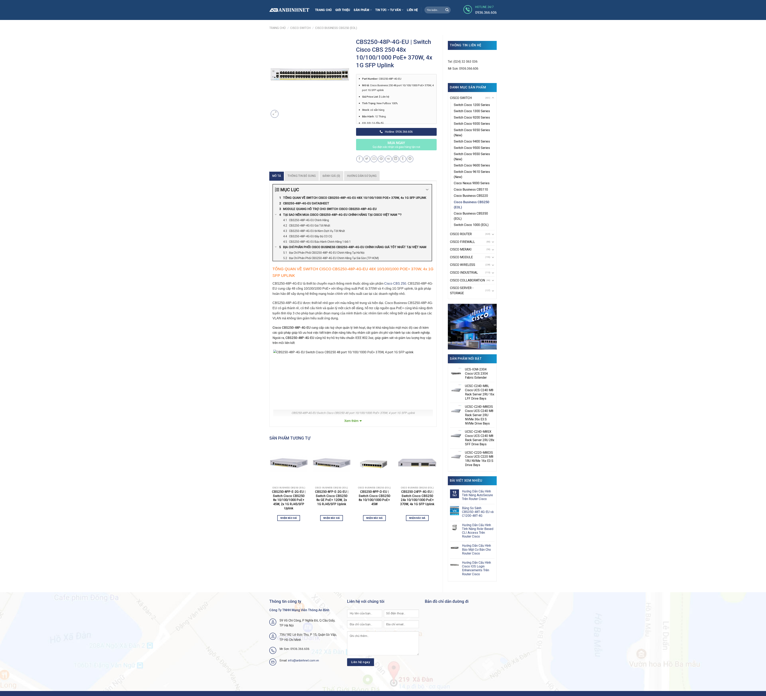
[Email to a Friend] (374, 159)
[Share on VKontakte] (388, 159)
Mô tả (276, 175)
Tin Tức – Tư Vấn (388, 10)
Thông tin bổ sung (302, 175)
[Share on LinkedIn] (395, 159)
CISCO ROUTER (461, 234)
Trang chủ (323, 10)
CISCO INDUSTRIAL (464, 272)
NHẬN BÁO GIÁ (288, 518)
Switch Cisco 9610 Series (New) (472, 174)
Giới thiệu (342, 10)
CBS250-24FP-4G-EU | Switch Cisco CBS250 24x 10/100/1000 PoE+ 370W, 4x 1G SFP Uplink (417, 498)
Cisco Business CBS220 (471, 196)
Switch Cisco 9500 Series (472, 148)
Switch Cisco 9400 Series (472, 141)
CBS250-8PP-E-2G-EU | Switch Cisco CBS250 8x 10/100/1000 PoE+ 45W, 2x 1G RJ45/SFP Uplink (288, 500)
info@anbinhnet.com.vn (303, 660)
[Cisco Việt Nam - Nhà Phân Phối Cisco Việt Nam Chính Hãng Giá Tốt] (289, 10)
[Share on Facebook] (359, 159)
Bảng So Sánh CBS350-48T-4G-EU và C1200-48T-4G (478, 512)
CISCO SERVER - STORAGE (462, 290)
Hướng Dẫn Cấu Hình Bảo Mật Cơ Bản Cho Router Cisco (476, 549)
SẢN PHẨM (361, 10)
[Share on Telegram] (410, 159)
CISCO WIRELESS (462, 265)
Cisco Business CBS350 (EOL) (471, 216)
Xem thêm (351, 421)
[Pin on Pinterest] (381, 159)
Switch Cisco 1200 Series (472, 105)
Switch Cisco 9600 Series (472, 165)
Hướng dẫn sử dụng (362, 175)
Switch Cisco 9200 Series (472, 117)
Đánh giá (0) (331, 175)
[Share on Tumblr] (403, 159)
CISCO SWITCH (300, 28)
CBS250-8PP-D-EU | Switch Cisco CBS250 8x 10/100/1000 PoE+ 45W (374, 498)
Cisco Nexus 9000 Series (472, 183)
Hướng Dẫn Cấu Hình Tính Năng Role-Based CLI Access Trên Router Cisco (477, 531)
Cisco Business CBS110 (471, 189)
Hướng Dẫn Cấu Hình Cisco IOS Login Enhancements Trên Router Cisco (476, 568)
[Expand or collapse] (427, 189)
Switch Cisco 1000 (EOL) (471, 225)
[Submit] (447, 10)
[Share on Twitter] (366, 159)
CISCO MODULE (461, 257)
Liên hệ (412, 10)
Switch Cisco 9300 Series (472, 124)
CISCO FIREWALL (462, 242)
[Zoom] (274, 114)
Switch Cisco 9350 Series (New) (472, 132)
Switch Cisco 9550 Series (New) (472, 156)
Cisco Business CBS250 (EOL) (336, 28)
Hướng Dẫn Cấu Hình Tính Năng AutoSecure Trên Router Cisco (477, 495)
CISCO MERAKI (461, 249)
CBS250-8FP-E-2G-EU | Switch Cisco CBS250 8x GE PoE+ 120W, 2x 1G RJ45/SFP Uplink (331, 498)
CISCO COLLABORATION (467, 280)
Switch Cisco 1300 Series (472, 111)
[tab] (276, 176)
